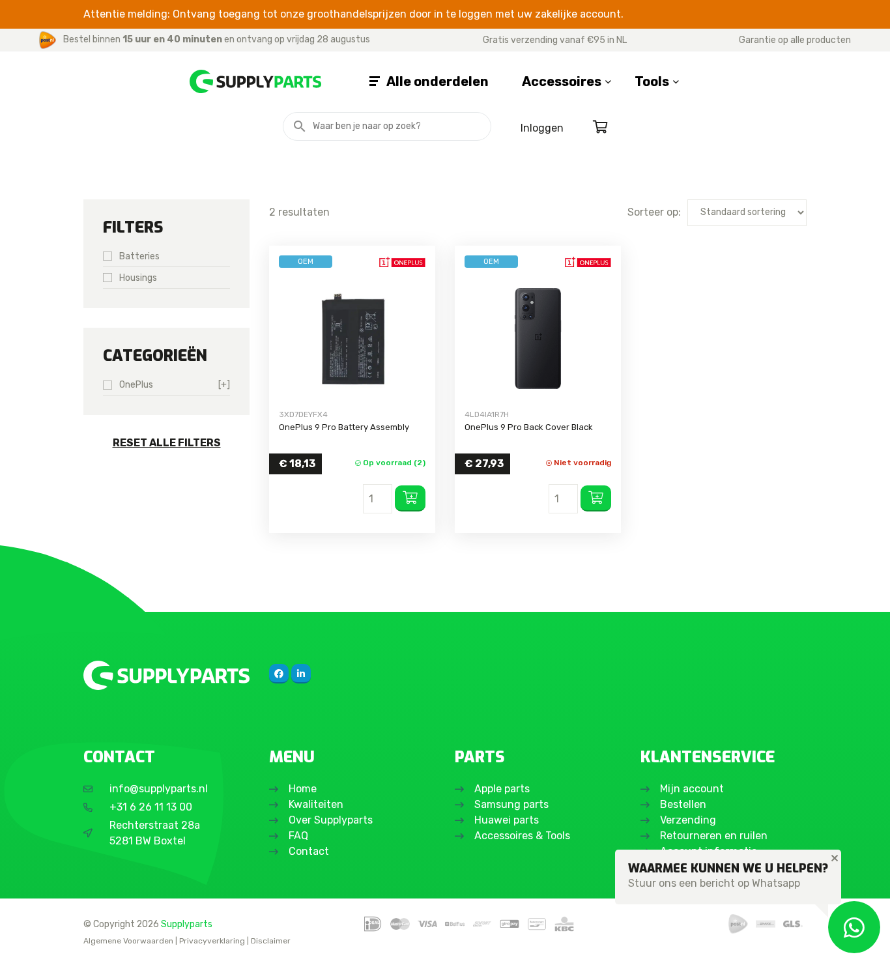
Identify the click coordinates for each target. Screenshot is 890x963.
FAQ (298, 835)
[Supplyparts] (166, 675)
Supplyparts (186, 924)
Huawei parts (506, 820)
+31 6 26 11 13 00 (150, 807)
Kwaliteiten (316, 804)
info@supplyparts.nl (158, 789)
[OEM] (352, 338)
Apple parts (502, 789)
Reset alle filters (167, 443)
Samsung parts (511, 804)
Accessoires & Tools (522, 835)
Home (303, 789)
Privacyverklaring (212, 940)
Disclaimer (271, 940)
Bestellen (683, 804)
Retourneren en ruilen (714, 835)
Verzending (688, 820)
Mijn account (692, 789)
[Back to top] (24, 939)
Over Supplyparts (331, 820)
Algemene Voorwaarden (128, 940)
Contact (309, 851)
